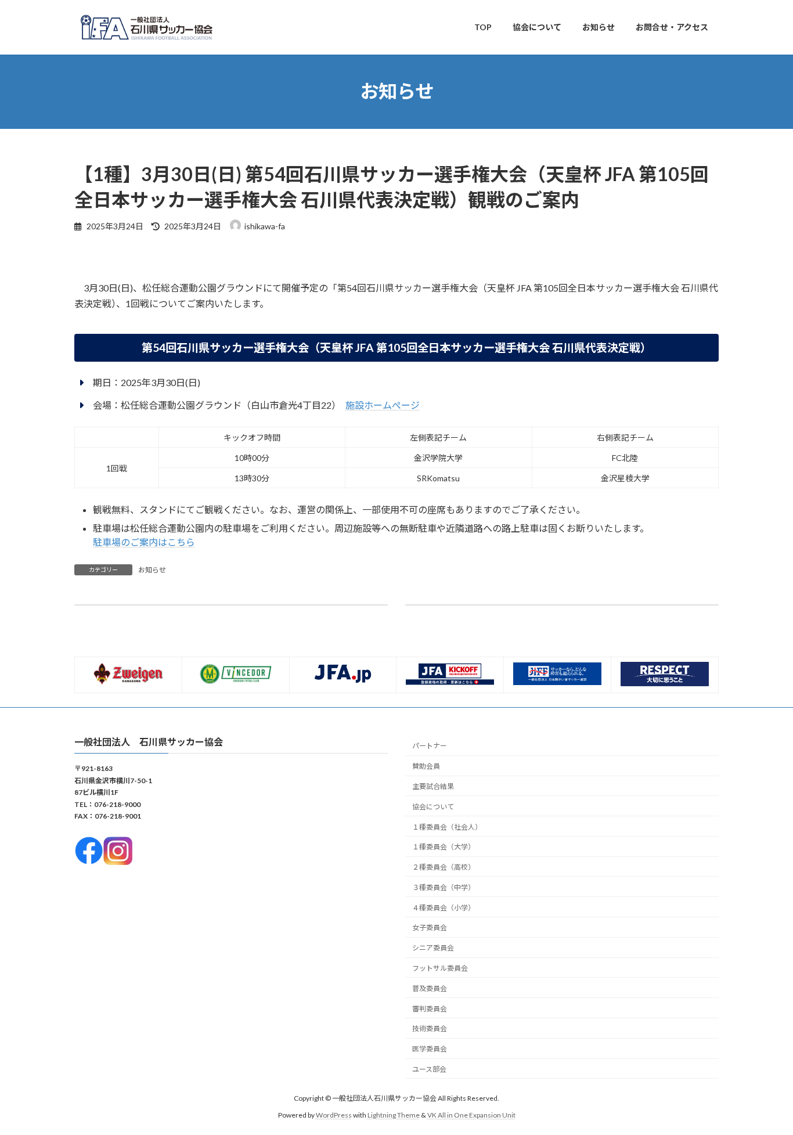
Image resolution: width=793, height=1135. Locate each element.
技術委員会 (429, 1028)
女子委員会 (429, 927)
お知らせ (152, 569)
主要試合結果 (433, 786)
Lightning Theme (393, 1114)
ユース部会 (429, 1068)
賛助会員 (426, 766)
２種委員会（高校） (443, 867)
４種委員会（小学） (443, 907)
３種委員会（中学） (443, 886)
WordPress (334, 1114)
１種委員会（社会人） (447, 826)
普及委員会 (429, 987)
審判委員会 (429, 1008)
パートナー (429, 745)
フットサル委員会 (440, 968)
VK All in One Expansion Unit (471, 1114)
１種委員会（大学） (443, 846)
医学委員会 (429, 1048)
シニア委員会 (433, 947)
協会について (433, 806)
